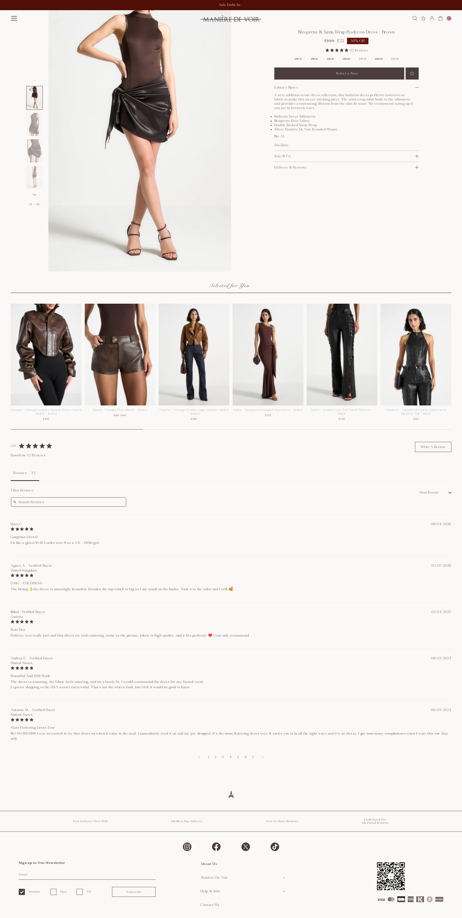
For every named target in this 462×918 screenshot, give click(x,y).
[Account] (432, 18)
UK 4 (298, 59)
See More (281, 144)
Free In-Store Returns (282, 821)
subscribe (134, 892)
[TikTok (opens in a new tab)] (275, 846)
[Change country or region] (449, 18)
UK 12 (363, 59)
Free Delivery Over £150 (90, 821)
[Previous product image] (34, 80)
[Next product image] (34, 194)
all (88, 891)
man (63, 891)
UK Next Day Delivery (187, 821)
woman (34, 891)
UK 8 (330, 59)
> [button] (263, 757)
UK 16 (395, 59)
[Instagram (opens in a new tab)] (187, 846)
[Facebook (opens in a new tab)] (216, 846)
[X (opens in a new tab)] (245, 846)
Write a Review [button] (433, 447)
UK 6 (314, 59)
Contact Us (210, 905)
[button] (14, 18)
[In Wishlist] (412, 73)
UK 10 (347, 59)
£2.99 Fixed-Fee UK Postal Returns (375, 821)
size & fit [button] (282, 156)
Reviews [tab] (20, 473)
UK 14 (379, 59)
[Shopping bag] (440, 18)
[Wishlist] (423, 18)
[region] (231, 367)
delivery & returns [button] (290, 167)
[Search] (415, 18)
